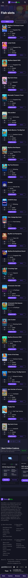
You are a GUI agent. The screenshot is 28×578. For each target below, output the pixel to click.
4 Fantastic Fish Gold (14, 285)
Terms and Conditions (21, 559)
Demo (21, 37)
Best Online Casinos (19, 525)
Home (2, 5)
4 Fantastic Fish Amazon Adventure (15, 304)
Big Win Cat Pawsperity (15, 233)
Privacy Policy (10, 559)
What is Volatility (7, 544)
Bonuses (17, 576)
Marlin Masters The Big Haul (16, 130)
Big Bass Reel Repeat (14, 147)
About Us (3, 559)
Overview (14, 479)
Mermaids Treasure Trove (15, 95)
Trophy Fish (11, 407)
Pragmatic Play (20, 545)
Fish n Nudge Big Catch (15, 217)
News (24, 576)
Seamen (10, 182)
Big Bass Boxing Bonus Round (16, 251)
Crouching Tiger (12, 268)
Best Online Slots (7, 524)
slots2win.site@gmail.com (14, 563)
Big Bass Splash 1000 (14, 60)
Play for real (12, 37)
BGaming (18, 543)
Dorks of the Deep (13, 354)
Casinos (10, 576)
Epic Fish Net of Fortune (15, 389)
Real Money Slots (7, 527)
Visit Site (6, 479)
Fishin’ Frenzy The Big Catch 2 (17, 372)
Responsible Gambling (14, 561)
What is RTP (6, 542)
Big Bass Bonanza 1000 (15, 337)
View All (24, 450)
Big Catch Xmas (12, 77)
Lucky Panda (11, 43)
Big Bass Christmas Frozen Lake (16, 26)
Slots (3, 576)
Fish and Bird (11, 112)
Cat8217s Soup (12, 199)
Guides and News (7, 539)
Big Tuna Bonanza (13, 165)
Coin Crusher (12, 319)
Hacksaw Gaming (20, 547)
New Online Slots (7, 536)
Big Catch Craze (12, 424)
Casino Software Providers (20, 540)
